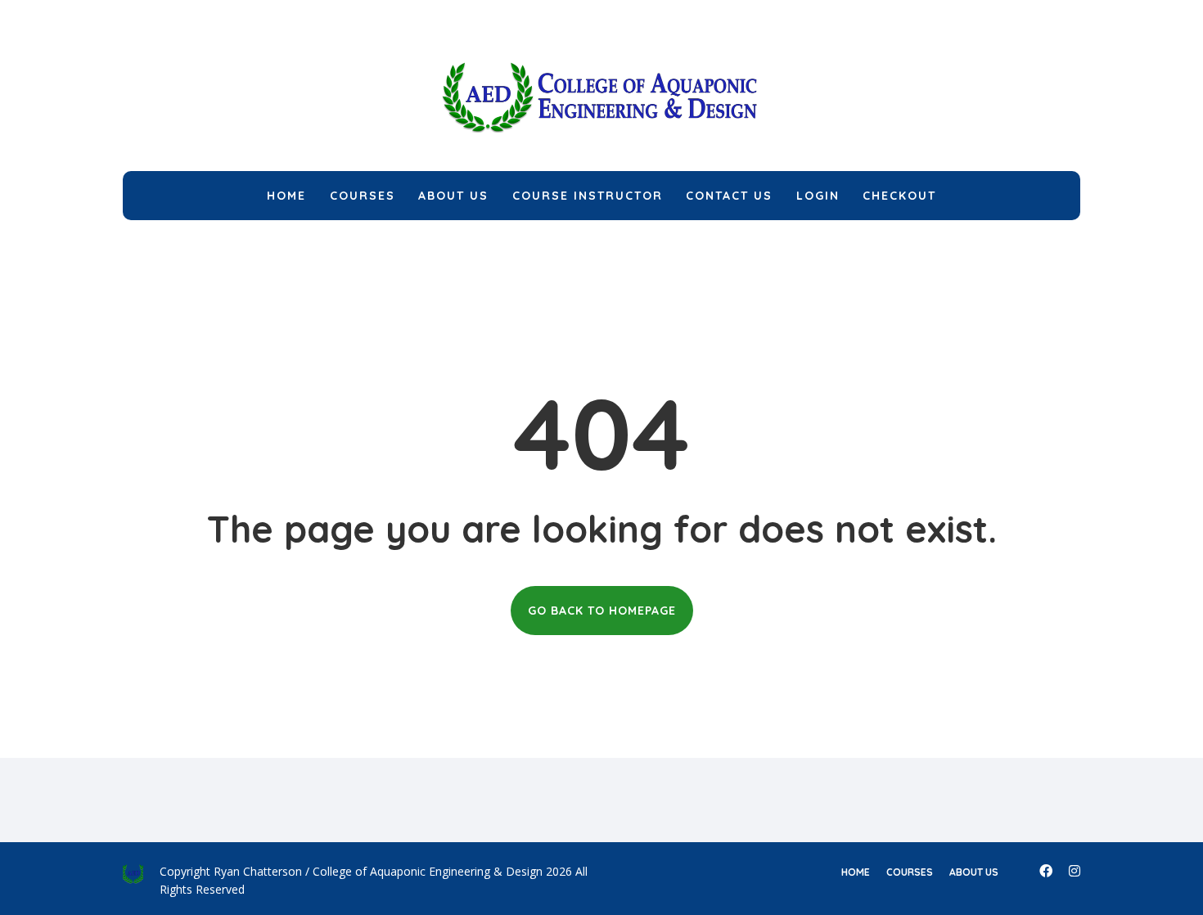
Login (818, 195)
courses (909, 872)
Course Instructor (587, 195)
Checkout (899, 195)
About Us (453, 195)
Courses (362, 195)
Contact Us (729, 195)
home (855, 872)
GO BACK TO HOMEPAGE (602, 610)
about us (973, 872)
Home (286, 195)
